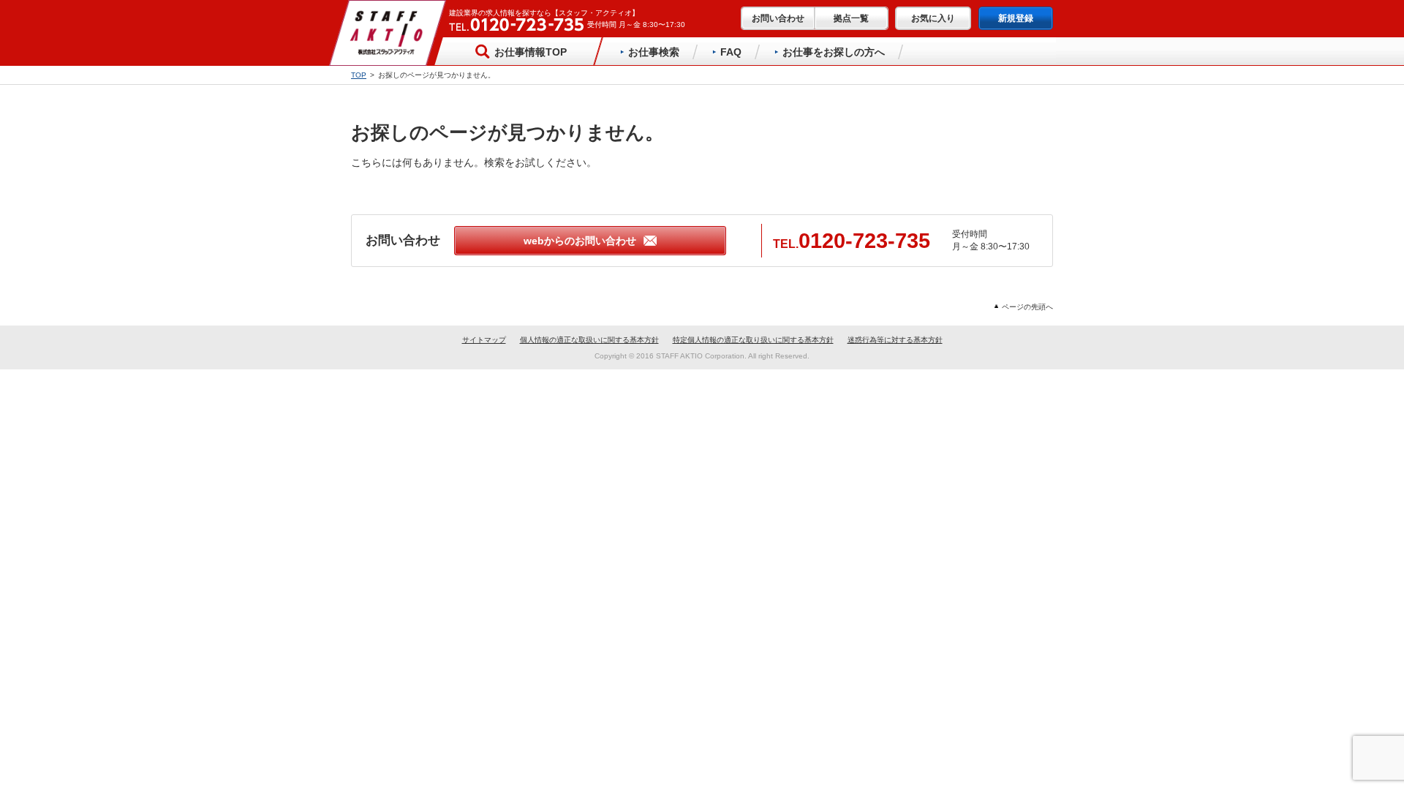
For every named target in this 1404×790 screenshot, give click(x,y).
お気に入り (933, 18)
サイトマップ (484, 340)
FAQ (730, 52)
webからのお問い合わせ (580, 241)
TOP (358, 75)
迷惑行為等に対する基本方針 (895, 340)
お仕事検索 (653, 52)
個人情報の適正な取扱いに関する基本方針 (589, 340)
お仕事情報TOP (530, 52)
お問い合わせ (778, 18)
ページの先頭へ (1027, 307)
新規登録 (1015, 18)
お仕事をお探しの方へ (833, 52)
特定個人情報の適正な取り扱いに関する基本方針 (753, 340)
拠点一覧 (851, 18)
